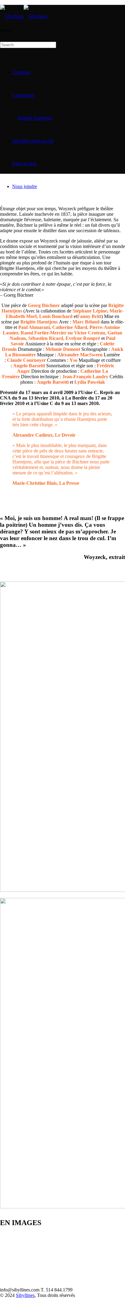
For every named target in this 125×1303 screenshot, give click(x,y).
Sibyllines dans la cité (32, 140)
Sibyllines (25, 1295)
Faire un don (24, 163)
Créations (21, 72)
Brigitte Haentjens (35, 118)
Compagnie (23, 95)
